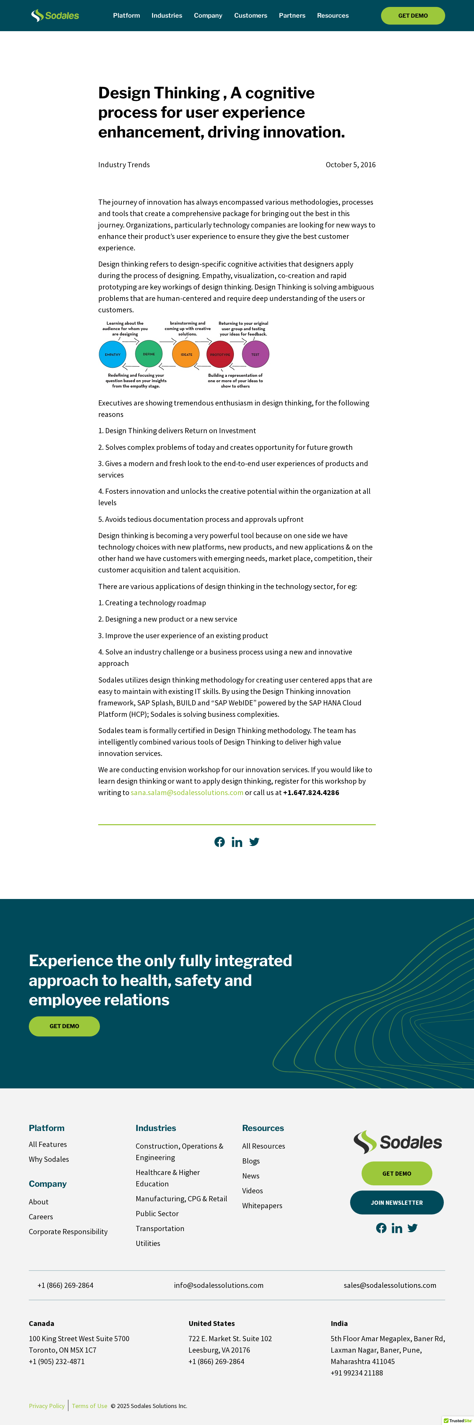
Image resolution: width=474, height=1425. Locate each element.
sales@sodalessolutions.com (390, 1285)
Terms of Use (89, 1406)
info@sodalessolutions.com (219, 1285)
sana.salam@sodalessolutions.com (187, 792)
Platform (126, 15)
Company (208, 15)
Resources (333, 15)
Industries (167, 15)
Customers (250, 15)
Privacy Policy (47, 1406)
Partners (292, 15)
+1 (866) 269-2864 (65, 1285)
